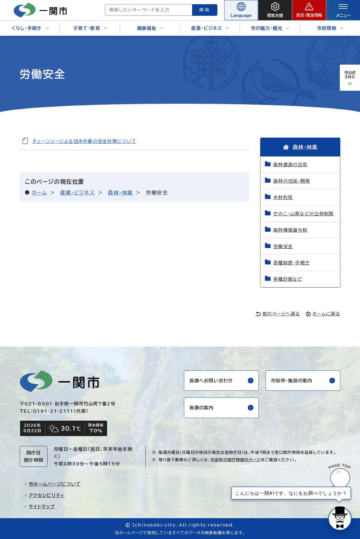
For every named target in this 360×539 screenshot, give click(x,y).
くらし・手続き (27, 28)
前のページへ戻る (281, 314)
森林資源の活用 (290, 164)
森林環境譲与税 (290, 230)
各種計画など (288, 279)
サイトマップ (42, 506)
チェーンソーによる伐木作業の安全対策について (84, 141)
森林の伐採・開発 (291, 181)
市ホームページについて (55, 484)
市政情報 (326, 28)
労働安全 (283, 246)
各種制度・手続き (291, 262)
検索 (204, 10)
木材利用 (283, 197)
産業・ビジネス (206, 28)
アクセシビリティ (46, 495)
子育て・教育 (86, 28)
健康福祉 (146, 28)
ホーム (39, 192)
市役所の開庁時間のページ (235, 460)
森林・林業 (120, 192)
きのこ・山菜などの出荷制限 (303, 213)
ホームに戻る (326, 314)
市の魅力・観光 (267, 28)
